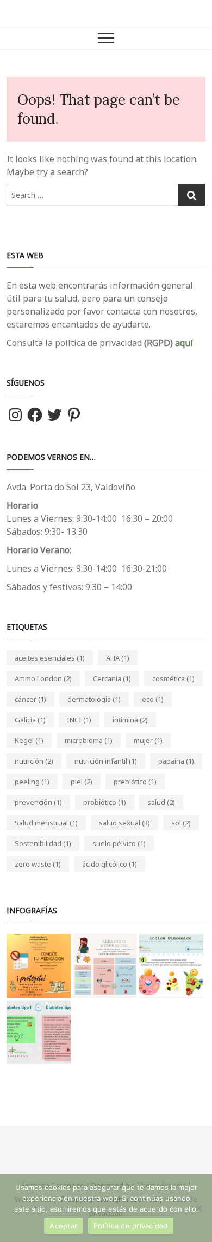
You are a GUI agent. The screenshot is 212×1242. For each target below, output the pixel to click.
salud (161, 802)
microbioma (89, 740)
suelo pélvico (119, 843)
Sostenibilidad (43, 843)
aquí (183, 343)
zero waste (38, 864)
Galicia (30, 720)
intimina (130, 720)
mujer (148, 740)
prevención (38, 802)
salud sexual (124, 823)
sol (181, 823)
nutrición (34, 761)
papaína (176, 761)
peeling (32, 781)
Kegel (29, 740)
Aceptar (63, 1225)
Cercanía (112, 678)
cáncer (30, 699)
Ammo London (43, 678)
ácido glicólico (109, 864)
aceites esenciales (50, 658)
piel (81, 781)
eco (153, 699)
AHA (117, 658)
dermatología (94, 699)
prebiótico (135, 781)
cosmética (173, 678)
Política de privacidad (130, 1225)
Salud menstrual (46, 823)
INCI (79, 720)
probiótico (104, 802)
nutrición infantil (105, 761)
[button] (39, 966)
